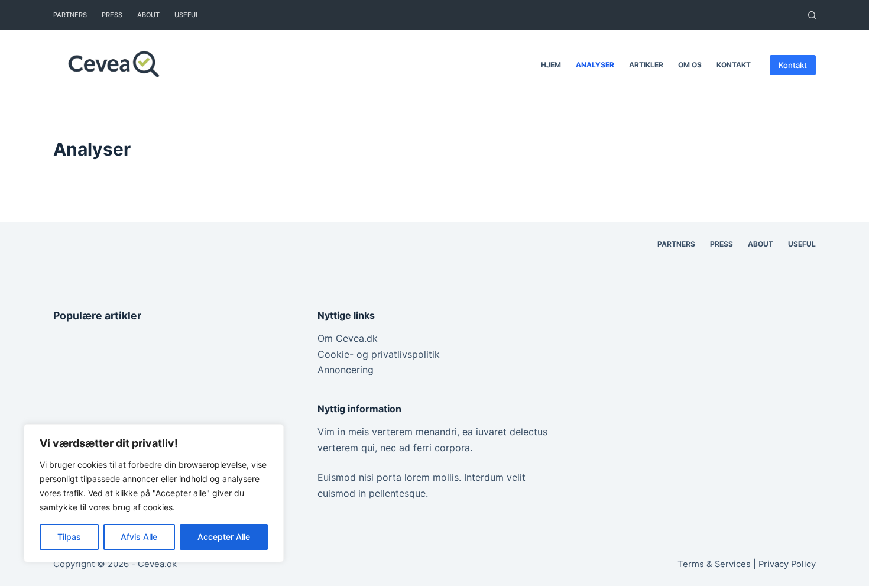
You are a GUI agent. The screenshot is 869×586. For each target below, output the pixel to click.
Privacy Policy (787, 564)
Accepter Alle (223, 537)
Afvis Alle (139, 537)
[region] (154, 493)
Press (112, 15)
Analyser (595, 64)
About (148, 15)
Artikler (646, 64)
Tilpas (69, 537)
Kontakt (733, 64)
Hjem (551, 64)
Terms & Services (714, 564)
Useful (186, 15)
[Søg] (812, 15)
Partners (70, 15)
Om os (690, 64)
